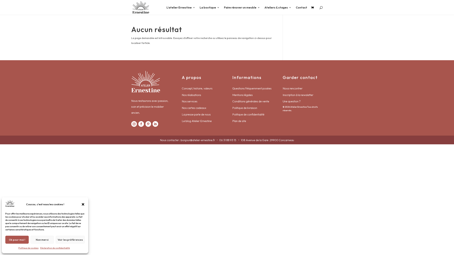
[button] (83, 204)
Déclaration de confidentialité (55, 248)
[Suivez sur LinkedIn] (155, 124)
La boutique (208, 7)
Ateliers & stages (276, 7)
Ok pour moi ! (17, 239)
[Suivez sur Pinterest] (148, 124)
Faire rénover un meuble (240, 7)
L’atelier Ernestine (179, 7)
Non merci (42, 239)
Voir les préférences (70, 239)
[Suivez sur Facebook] (141, 124)
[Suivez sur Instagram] (134, 124)
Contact (301, 7)
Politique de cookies (28, 248)
